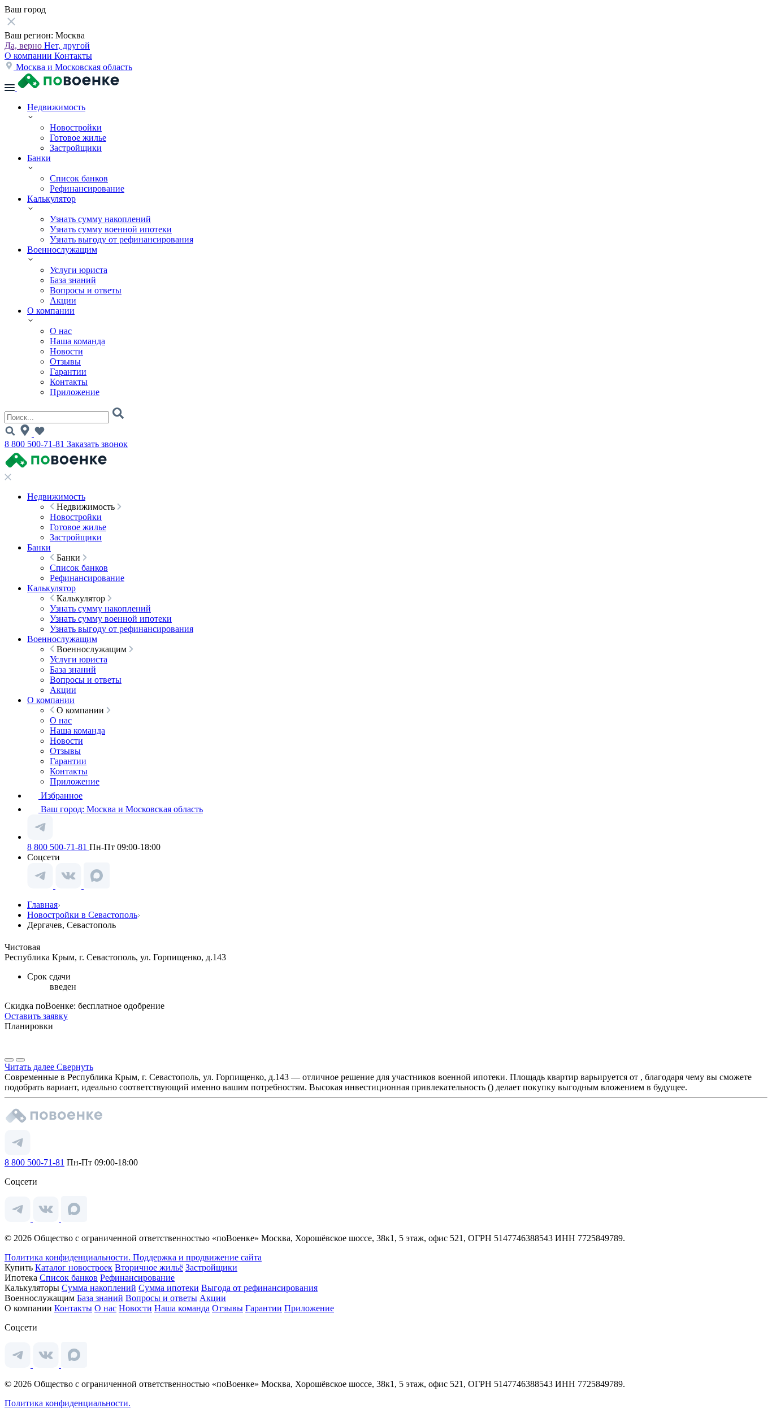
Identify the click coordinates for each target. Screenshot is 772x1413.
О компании (29, 55)
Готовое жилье (78, 137)
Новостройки (76, 127)
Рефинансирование (87, 188)
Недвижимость (56, 107)
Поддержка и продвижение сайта (197, 1257)
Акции (63, 300)
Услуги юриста (78, 270)
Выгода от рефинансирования (259, 1288)
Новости (66, 351)
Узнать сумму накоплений (100, 219)
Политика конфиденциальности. (69, 1257)
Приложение (74, 392)
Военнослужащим (62, 249)
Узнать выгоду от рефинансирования (121, 239)
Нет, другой (67, 45)
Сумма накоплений (99, 1288)
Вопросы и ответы (86, 290)
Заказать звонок (97, 444)
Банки (39, 158)
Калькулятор (51, 198)
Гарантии (68, 371)
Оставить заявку (36, 1016)
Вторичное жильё (149, 1267)
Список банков (79, 178)
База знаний (73, 280)
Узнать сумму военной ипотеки (111, 229)
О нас (61, 331)
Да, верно (24, 45)
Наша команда (77, 341)
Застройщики (76, 148)
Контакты (73, 55)
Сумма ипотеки (168, 1288)
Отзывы (65, 361)
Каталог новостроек (73, 1267)
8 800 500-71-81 (36, 444)
